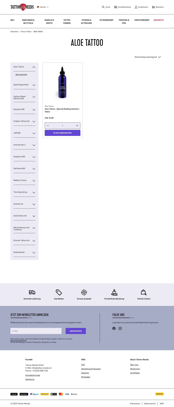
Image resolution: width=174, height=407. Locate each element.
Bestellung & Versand (91, 369)
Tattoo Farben (25, 31)
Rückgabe (85, 377)
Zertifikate (135, 373)
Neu (12, 20)
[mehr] (77, 126)
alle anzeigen (21, 74)
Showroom (135, 369)
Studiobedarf (106, 20)
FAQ (83, 365)
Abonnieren (76, 331)
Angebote (159, 20)
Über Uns (134, 365)
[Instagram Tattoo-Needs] (120, 328)
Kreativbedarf (142, 20)
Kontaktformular (32, 375)
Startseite (14, 31)
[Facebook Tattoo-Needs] (114, 328)
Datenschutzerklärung (18, 340)
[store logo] (22, 7)
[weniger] (48, 126)
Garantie (85, 373)
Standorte (29, 379)
